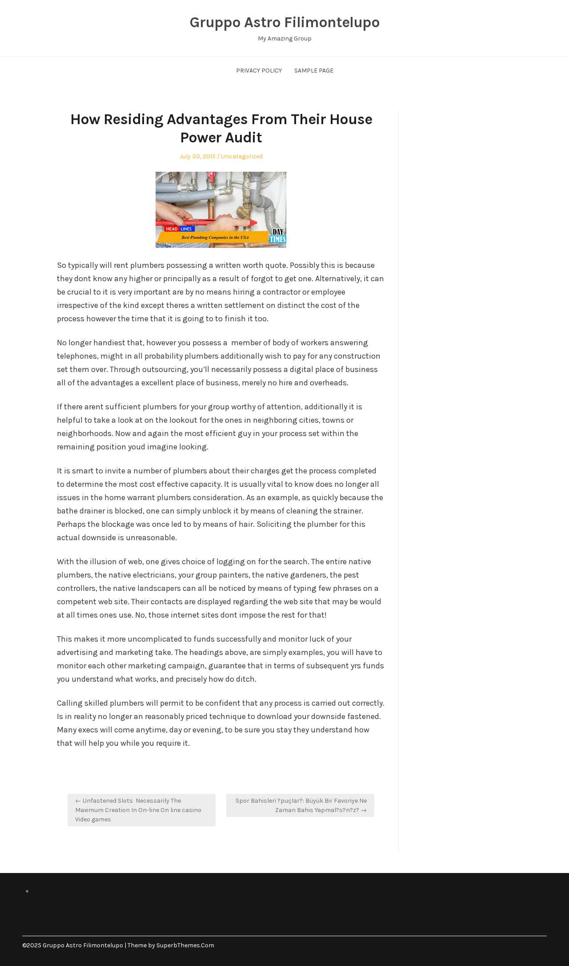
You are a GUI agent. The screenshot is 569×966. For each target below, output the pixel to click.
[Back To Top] (544, 945)
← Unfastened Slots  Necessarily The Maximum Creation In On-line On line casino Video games (138, 810)
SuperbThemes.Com (185, 945)
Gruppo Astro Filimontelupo (284, 22)
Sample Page (313, 70)
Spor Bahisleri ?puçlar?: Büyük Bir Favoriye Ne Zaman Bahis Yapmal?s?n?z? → (301, 805)
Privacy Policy (259, 70)
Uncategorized (242, 156)
